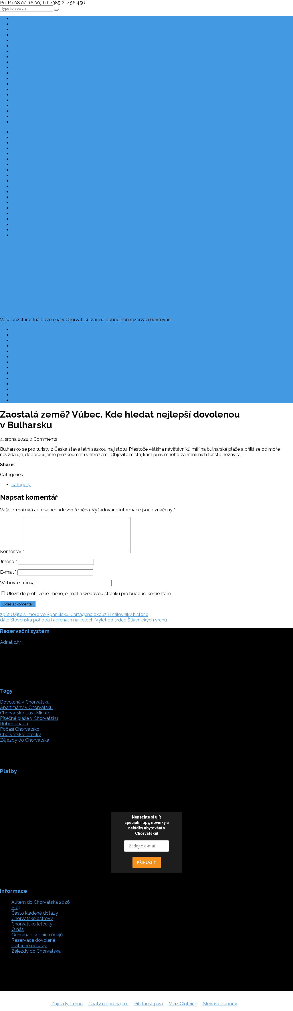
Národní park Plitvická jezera (41, 100)
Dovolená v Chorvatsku (25, 702)
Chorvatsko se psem (33, 51)
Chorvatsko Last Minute (36, 18)
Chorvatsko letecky (31, 84)
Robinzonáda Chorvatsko (38, 362)
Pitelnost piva (148, 1003)
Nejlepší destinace (30, 24)
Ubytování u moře (30, 62)
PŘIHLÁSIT (146, 862)
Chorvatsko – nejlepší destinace (44, 356)
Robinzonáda (25, 46)
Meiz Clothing (183, 1003)
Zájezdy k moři (67, 1003)
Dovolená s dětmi (30, 35)
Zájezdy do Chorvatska (36, 95)
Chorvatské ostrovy (32, 116)
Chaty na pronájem (108, 1003)
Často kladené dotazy (34, 329)
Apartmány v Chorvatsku (37, 40)
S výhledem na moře (33, 78)
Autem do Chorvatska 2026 (40, 89)
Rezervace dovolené (33, 335)
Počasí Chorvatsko (31, 389)
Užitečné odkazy (29, 340)
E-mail (8, 572)
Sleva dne (21, 105)
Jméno (8, 561)
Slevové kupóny (220, 1003)
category (21, 484)
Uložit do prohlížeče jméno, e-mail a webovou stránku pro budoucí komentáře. (89, 593)
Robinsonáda (14, 723)
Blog (16, 122)
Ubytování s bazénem (34, 67)
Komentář (12, 551)
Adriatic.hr (10, 642)
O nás (17, 346)
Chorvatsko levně (29, 29)
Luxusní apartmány (31, 56)
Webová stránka (17, 582)
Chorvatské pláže (29, 111)
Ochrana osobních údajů (37, 351)
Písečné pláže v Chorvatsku (40, 73)
